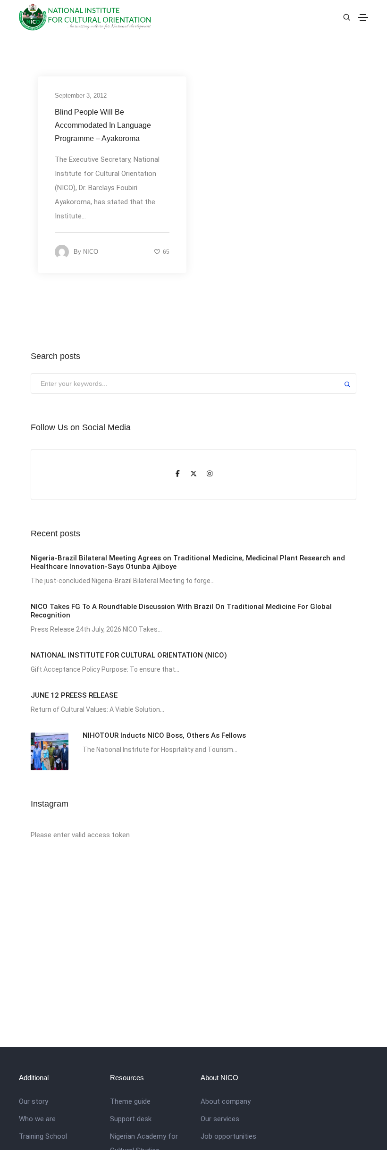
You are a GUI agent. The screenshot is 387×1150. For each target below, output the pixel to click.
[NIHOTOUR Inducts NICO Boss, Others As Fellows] (49, 751)
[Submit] (347, 385)
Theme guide (130, 1101)
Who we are (37, 1119)
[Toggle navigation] (363, 17)
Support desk (130, 1119)
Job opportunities (228, 1136)
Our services (220, 1119)
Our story (33, 1101)
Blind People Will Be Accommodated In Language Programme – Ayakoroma (103, 125)
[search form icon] (345, 17)
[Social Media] (177, 474)
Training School (43, 1136)
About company (226, 1101)
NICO (90, 251)
